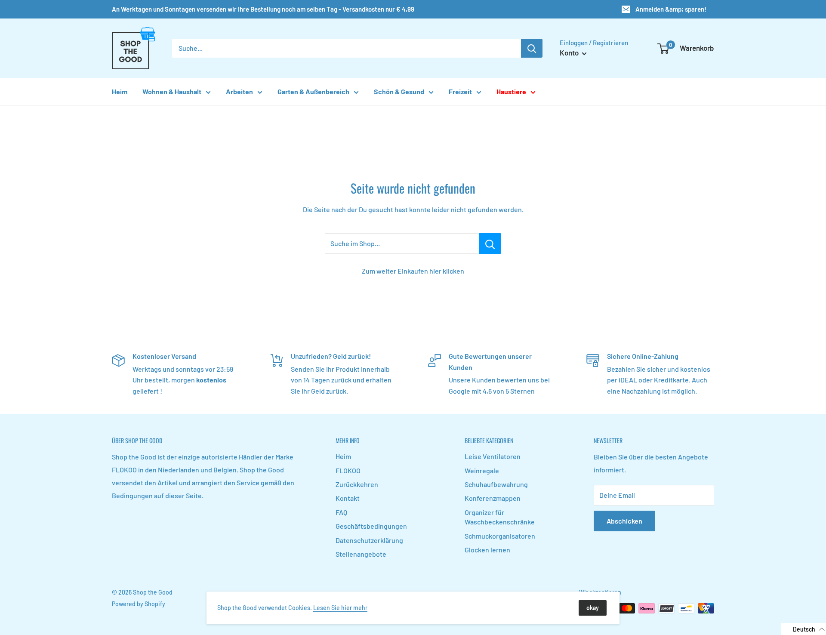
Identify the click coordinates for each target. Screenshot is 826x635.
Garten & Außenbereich (313, 91)
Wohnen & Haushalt (171, 91)
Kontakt (348, 498)
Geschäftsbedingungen (371, 526)
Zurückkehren (357, 484)
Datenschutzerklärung (369, 540)
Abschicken (624, 521)
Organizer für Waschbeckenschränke (500, 517)
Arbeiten (239, 91)
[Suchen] (531, 48)
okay (592, 607)
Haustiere (511, 91)
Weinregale (482, 470)
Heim (119, 91)
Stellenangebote (361, 554)
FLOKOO (348, 470)
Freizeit (460, 91)
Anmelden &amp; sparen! (670, 9)
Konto (570, 52)
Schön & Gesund (399, 91)
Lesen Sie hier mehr (340, 607)
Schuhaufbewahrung (496, 484)
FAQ (341, 512)
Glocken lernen (487, 550)
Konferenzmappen (493, 498)
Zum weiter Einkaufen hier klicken (413, 271)
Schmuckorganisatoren (500, 536)
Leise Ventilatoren (493, 456)
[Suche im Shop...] (490, 243)
